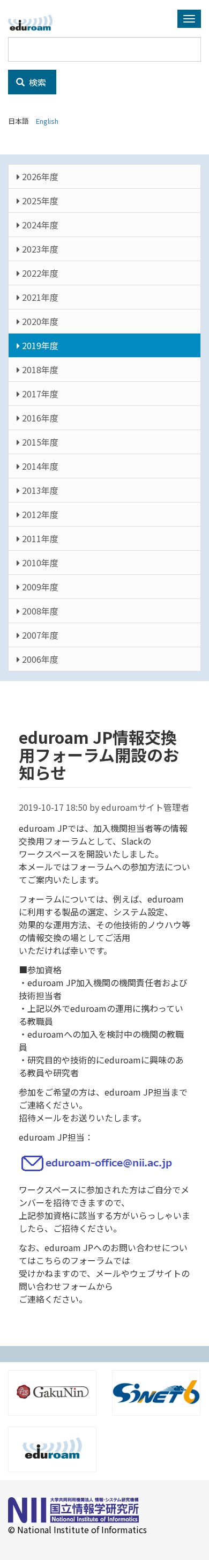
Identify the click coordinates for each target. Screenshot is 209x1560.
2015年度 (39, 441)
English (47, 121)
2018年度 (39, 369)
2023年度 (39, 248)
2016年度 (39, 417)
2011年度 (39, 538)
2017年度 (39, 393)
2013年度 (39, 490)
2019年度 (39, 345)
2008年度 (39, 610)
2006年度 (39, 659)
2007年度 (39, 635)
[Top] (34, 22)
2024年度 (39, 224)
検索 (36, 82)
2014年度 (39, 466)
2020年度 (39, 321)
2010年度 (39, 562)
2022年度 (39, 273)
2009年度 (39, 586)
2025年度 (39, 200)
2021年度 (39, 297)
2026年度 (39, 176)
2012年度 (39, 514)
